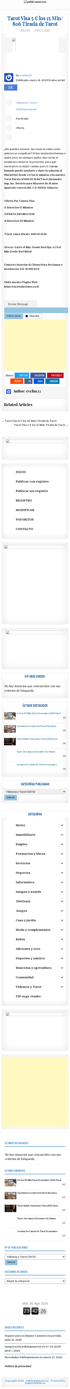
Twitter (23, 375)
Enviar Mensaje (18, 304)
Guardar (34, 315)
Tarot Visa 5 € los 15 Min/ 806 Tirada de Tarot (35, 21)
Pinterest (56, 375)
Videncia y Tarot (26, 102)
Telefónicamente (26, 109)
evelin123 (25, 30)
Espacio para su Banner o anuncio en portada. (33, 1335)
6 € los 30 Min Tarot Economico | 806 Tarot (39, 713)
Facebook (39, 375)
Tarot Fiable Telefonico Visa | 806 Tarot (37, 739)
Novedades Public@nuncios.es (24, 1357)
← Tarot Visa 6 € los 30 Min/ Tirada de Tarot (29, 420)
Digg (40, 381)
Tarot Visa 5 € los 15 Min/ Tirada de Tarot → (41, 424)
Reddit (18, 381)
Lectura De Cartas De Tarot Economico (37, 765)
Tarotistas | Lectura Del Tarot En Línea (36, 726)
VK (30, 381)
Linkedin (54, 381)
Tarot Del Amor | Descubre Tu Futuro (36, 752)
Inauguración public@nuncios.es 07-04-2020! (33, 1346)
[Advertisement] (35, 345)
